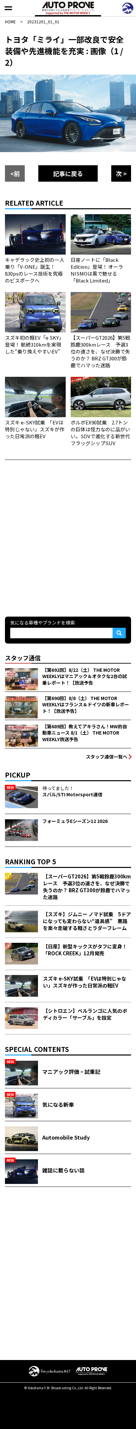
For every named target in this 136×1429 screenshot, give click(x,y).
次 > (121, 173)
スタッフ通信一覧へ (106, 756)
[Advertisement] (68, 537)
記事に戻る (68, 173)
